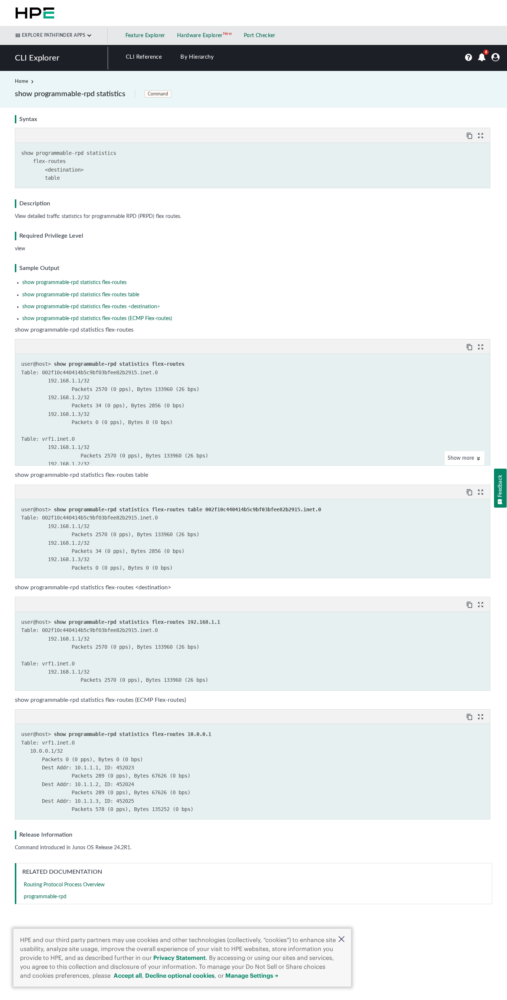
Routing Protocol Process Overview (64, 884)
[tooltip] (470, 135)
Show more (461, 458)
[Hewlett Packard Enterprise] (33, 13)
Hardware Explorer (200, 35)
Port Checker (259, 35)
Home (21, 81)
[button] (341, 940)
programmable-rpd (45, 896)
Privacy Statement (179, 957)
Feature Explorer (145, 35)
